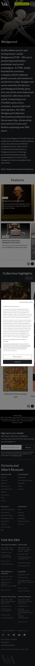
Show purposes (17, 356)
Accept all (17, 362)
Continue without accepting (26, 302)
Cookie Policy (24, 336)
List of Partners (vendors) (10, 350)
